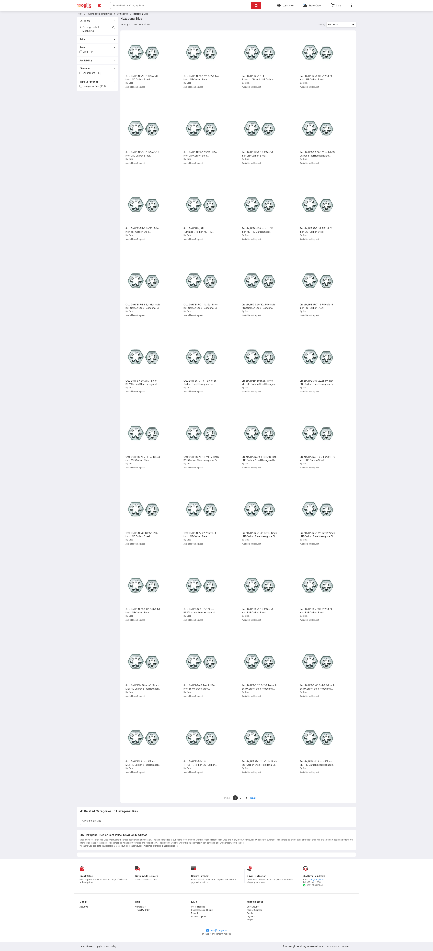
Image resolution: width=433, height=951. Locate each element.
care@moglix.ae (316, 879)
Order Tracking (198, 907)
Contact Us (140, 907)
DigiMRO (251, 916)
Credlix (250, 913)
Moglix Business (254, 910)
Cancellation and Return (202, 910)
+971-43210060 (314, 882)
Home (79, 14)
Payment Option (198, 916)
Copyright (98, 946)
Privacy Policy (110, 946)
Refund (194, 913)
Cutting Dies (122, 14)
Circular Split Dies (91, 820)
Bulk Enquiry (252, 907)
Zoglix (250, 920)
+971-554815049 (315, 885)
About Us (83, 907)
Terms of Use (86, 946)
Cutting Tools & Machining (99, 14)
